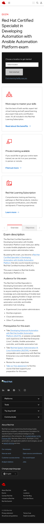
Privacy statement (7, 513)
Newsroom (26, 449)
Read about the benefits (17, 126)
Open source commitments (32, 453)
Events (4, 493)
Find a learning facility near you (16, 78)
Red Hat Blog (27, 496)
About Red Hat (6, 490)
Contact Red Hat (7, 496)
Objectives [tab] (30, 227)
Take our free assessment (16, 366)
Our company (6, 449)
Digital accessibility (29, 516)
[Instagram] (24, 391)
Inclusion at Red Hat (8, 498)
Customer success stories (11, 458)
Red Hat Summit (7, 501)
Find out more (12, 167)
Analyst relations (7, 462)
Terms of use (27, 513)
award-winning (9, 443)
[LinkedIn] (3, 391)
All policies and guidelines (10, 516)
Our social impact (29, 458)
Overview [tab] (14, 227)
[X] (19, 391)
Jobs (24, 462)
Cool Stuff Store (28, 498)
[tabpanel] (22, 303)
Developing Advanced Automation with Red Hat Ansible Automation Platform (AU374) (22, 333)
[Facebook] (14, 391)
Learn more (11, 212)
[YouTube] (8, 391)
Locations (26, 493)
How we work (6, 453)
